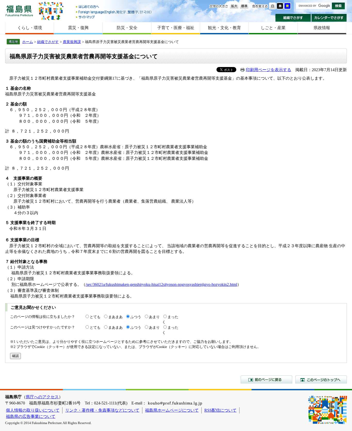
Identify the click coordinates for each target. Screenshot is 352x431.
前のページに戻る (266, 379)
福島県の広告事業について (30, 416)
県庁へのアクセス (42, 397)
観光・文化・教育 (224, 28)
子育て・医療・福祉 (175, 28)
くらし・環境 (29, 28)
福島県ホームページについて (172, 410)
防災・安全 (127, 28)
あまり (154, 317)
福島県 (19, 11)
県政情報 (322, 28)
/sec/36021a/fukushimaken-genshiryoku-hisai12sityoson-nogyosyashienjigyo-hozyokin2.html (161, 284)
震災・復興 (78, 28)
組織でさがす (293, 18)
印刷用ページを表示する (268, 70)
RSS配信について (220, 410)
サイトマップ (114, 16)
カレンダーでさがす (329, 18)
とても (95, 317)
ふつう (135, 317)
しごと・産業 (273, 28)
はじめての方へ (114, 7)
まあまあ (115, 317)
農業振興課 (72, 42)
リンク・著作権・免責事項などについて (102, 410)
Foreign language (114, 12)
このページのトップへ (321, 379)
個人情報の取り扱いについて (33, 410)
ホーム (27, 42)
